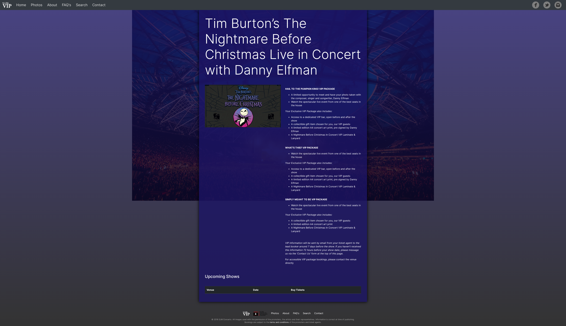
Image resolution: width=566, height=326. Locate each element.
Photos (36, 5)
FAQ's (66, 5)
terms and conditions (279, 322)
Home (21, 5)
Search (82, 5)
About (52, 5)
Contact (99, 5)
